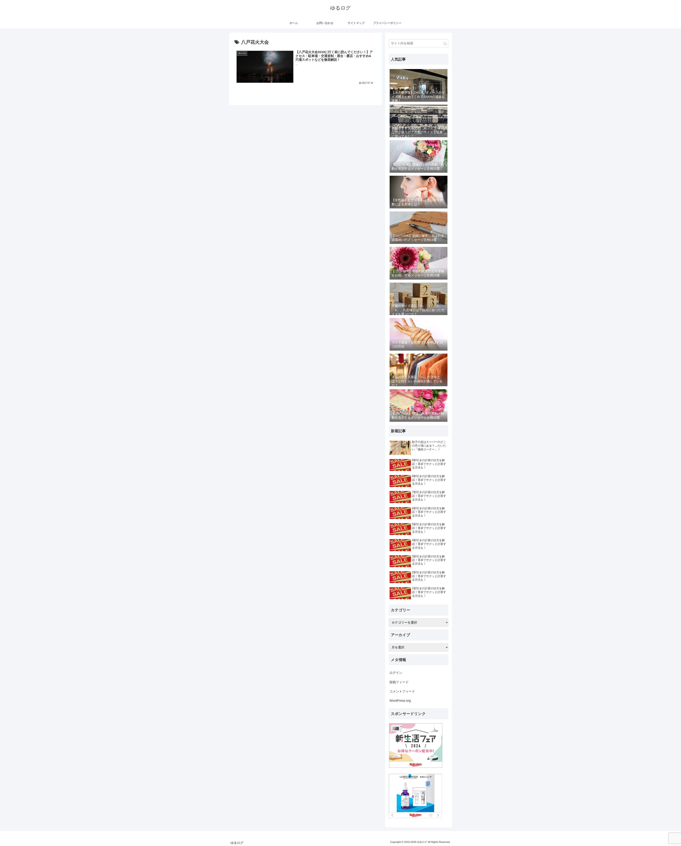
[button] (445, 43)
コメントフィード (402, 691)
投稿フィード (399, 682)
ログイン (395, 673)
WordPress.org (400, 700)
